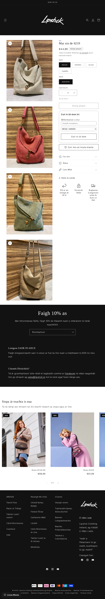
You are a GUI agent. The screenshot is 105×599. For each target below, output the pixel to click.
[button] (5, 20)
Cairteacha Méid (38, 517)
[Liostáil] (72, 332)
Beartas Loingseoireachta (63, 519)
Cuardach (10, 529)
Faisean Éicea (37, 512)
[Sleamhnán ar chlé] (47, 483)
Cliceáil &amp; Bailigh (37, 504)
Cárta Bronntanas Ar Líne (39, 530)
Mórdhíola (35, 547)
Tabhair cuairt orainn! (12, 515)
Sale (8, 535)
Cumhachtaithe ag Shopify (42, 590)
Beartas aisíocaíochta (63, 590)
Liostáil (34, 523)
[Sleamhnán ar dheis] (58, 483)
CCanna (58, 497)
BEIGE (66, 65)
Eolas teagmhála (71, 593)
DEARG (79, 65)
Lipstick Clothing (25, 590)
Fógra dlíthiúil (57, 593)
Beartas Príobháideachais (63, 528)
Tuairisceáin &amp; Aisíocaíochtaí (63, 510)
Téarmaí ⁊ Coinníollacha (61, 537)
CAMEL (66, 72)
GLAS (92, 65)
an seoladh (84, 53)
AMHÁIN (67, 82)
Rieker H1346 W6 (38, 470)
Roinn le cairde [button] (68, 178)
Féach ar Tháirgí (13, 508)
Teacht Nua (11, 502)
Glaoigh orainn (61, 502)
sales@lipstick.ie (36, 377)
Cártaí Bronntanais (14, 523)
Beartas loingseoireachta (40, 593)
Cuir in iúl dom (78, 136)
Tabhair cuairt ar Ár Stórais (38, 539)
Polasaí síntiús (86, 593)
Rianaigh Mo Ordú (39, 497)
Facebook (70, 373)
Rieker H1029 (88, 470)
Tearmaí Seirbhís (22, 593)
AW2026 (10, 497)
